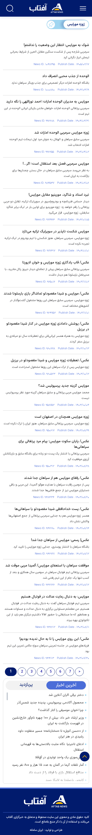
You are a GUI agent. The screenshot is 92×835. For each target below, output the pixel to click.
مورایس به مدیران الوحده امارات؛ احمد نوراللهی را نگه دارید (47, 101)
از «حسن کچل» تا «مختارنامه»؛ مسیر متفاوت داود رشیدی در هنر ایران (51, 734)
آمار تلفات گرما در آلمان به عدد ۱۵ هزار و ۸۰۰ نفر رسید (48, 765)
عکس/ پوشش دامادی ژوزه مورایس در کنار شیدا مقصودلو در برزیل (47, 326)
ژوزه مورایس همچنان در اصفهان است (61, 416)
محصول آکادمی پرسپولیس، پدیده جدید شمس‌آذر (50, 702)
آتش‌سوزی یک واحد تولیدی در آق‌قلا (59, 757)
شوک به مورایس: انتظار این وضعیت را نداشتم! (56, 45)
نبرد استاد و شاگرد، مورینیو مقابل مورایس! (59, 194)
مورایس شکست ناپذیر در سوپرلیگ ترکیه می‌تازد (55, 231)
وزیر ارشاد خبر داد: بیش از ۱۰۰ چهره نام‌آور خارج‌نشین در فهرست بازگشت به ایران (48, 720)
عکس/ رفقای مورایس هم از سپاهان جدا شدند (56, 478)
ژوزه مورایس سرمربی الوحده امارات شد (61, 132)
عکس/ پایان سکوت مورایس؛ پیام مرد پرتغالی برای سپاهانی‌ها (53, 444)
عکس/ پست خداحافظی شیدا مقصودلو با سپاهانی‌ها (52, 509)
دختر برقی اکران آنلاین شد (66, 695)
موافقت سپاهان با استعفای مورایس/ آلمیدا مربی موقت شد (47, 565)
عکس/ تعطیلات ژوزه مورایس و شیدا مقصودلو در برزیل (50, 360)
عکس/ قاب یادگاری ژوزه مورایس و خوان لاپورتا (55, 262)
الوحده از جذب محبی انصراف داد (65, 76)
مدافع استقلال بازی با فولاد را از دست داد (56, 772)
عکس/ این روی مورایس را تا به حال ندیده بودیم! (54, 639)
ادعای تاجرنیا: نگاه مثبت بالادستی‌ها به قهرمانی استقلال (52, 747)
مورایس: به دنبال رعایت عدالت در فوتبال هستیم (55, 596)
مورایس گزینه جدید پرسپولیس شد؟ (63, 385)
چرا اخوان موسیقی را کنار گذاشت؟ (61, 710)
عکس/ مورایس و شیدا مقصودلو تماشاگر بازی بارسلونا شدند (46, 293)
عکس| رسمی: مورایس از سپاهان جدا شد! (60, 540)
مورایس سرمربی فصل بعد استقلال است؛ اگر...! (56, 163)
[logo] (47, 7)
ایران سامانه (36, 830)
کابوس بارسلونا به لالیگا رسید (65, 780)
